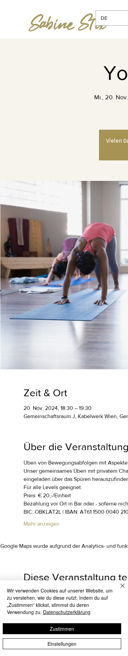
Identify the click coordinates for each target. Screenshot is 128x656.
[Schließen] (118, 590)
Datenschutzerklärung (66, 612)
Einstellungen (61, 643)
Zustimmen (62, 628)
